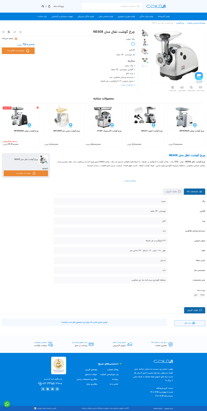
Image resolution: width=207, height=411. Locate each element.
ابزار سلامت (42, 16)
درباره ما (115, 379)
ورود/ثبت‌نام (59, 6)
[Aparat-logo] (57, 389)
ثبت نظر (187, 323)
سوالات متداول (91, 374)
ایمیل (135, 27)
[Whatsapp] (52, 389)
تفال (195, 295)
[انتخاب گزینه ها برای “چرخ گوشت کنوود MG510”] (159, 125)
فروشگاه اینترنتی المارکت (196, 23)
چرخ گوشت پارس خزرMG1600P (66, 131)
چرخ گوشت (180, 23)
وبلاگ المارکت (112, 369)
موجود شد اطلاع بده (15, 50)
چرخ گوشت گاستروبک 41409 (109, 131)
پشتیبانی (42, 6)
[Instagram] (48, 389)
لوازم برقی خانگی (146, 16)
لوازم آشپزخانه (164, 16)
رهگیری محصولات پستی (87, 379)
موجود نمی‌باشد (7, 38)
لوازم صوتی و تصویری (126, 16)
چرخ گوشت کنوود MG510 (152, 131)
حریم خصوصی (168, 408)
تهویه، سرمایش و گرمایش (62, 16)
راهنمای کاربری (91, 369)
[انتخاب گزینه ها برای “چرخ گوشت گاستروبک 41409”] (118, 125)
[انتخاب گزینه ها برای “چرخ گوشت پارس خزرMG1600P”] (77, 125)
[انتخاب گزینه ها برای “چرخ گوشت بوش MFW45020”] (201, 125)
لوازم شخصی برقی (106, 16)
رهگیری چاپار (91, 384)
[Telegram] (43, 389)
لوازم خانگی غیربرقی (86, 16)
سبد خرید (49, 6)
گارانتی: (132, 50)
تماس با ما (114, 384)
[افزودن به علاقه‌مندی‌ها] (20, 32)
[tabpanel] (145, 33)
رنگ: (130, 39)
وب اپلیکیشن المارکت (109, 374)
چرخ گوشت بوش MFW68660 (26, 131)
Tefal (202, 295)
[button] (14, 32)
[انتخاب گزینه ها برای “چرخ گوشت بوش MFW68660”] (35, 125)
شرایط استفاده (157, 408)
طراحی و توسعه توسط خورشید (46, 408)
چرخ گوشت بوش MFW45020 (192, 131)
